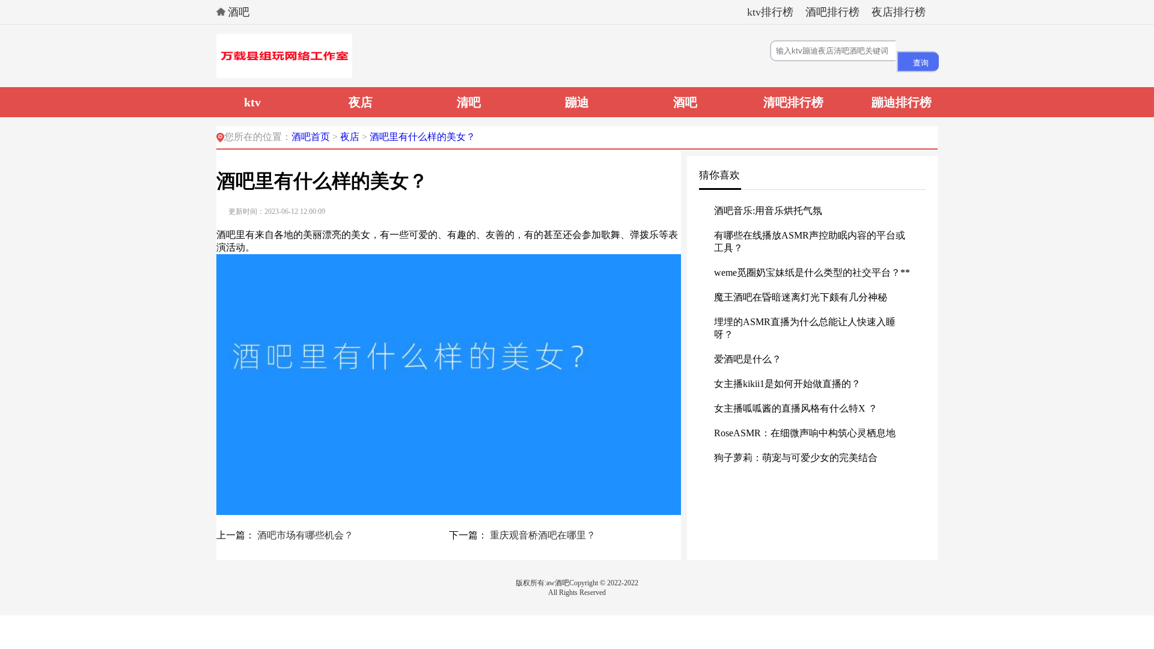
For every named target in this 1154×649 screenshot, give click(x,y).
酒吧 (238, 12)
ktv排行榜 (770, 12)
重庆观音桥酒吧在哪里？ (543, 535)
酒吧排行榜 (832, 12)
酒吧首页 (311, 137)
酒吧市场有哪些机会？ (305, 535)
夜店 (351, 137)
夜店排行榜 (899, 12)
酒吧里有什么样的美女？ (422, 137)
